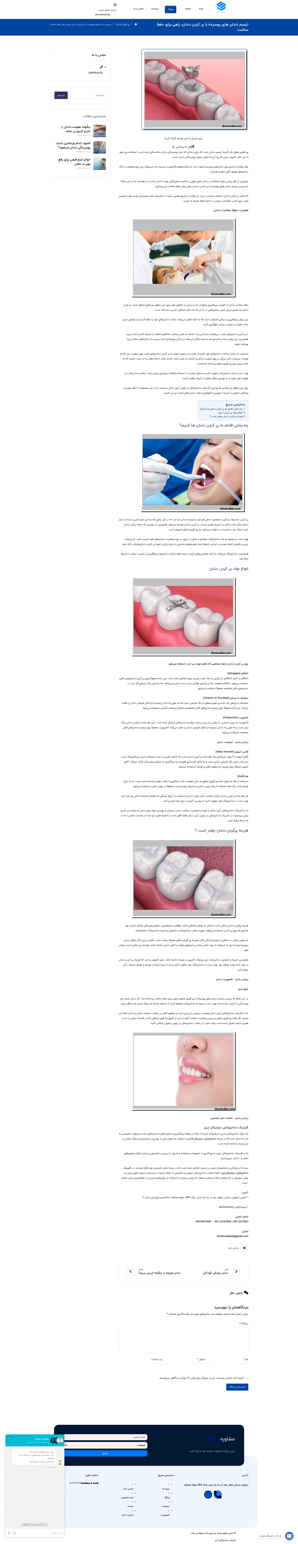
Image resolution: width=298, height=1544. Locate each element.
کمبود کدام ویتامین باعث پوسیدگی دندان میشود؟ (73, 145)
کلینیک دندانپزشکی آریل (225, 1540)
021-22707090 (223, 1221)
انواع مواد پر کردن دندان (230, 412)
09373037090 (203, 1221)
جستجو (61, 95)
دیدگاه (243, 1323)
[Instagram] (208, 1495)
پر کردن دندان (233, 1248)
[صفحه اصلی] (136, 24)
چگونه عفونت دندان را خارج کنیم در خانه (75, 129)
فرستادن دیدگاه (237, 1387)
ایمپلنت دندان (225, 742)
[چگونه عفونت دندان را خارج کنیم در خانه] (99, 131)
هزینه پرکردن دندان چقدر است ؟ (226, 416)
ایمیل (201, 1359)
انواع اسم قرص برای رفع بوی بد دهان (74, 161)
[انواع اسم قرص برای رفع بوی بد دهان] (99, 163)
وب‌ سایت (156, 1359)
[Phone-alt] (218, 1495)
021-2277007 (240, 1221)
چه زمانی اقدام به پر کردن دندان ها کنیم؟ (221, 409)
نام (245, 1359)
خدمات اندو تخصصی (221, 1118)
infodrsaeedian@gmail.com (232, 1236)
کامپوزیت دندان (224, 979)
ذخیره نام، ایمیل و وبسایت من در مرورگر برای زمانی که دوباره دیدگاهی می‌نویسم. (201, 1378)
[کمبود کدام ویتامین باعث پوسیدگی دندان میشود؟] (99, 147)
